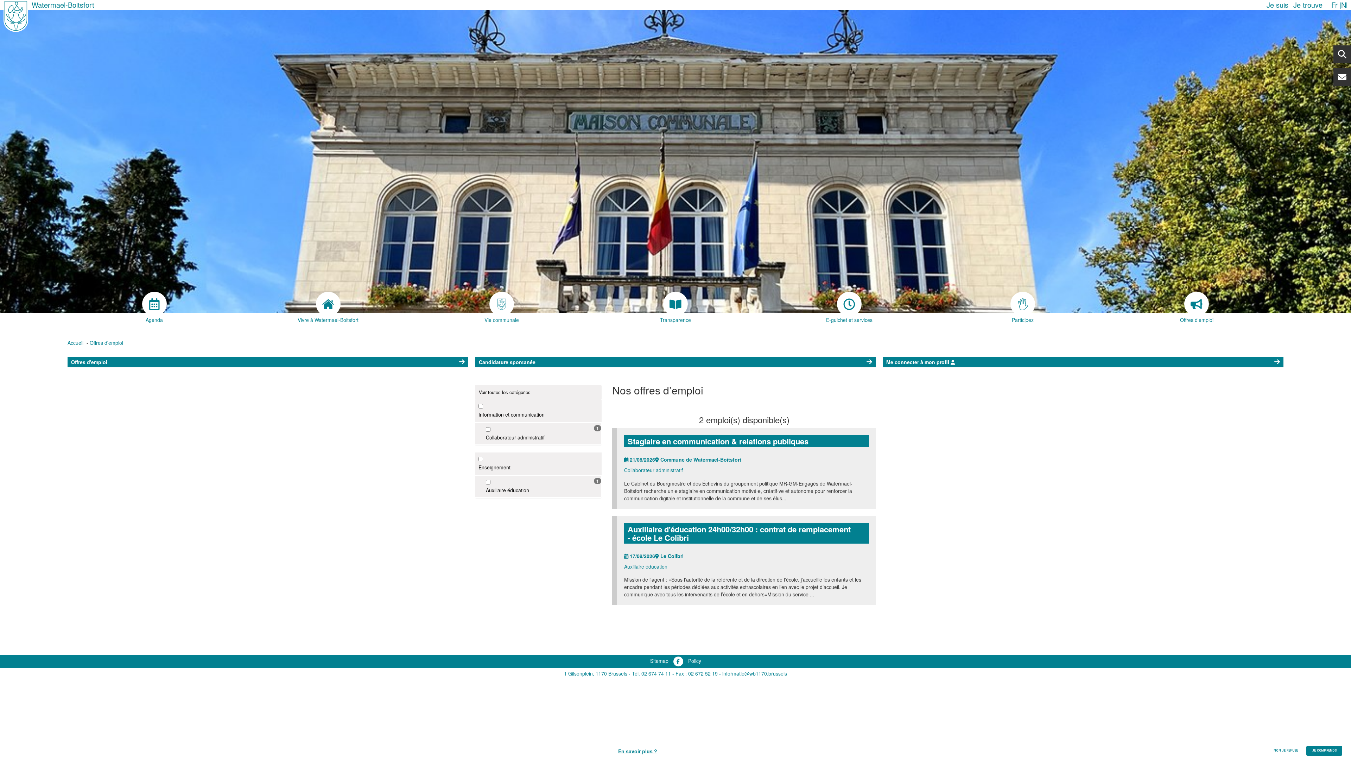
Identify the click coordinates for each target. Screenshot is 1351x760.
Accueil (75, 342)
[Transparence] (675, 304)
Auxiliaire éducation (507, 490)
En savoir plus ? (637, 751)
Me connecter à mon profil (918, 362)
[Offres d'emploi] (1196, 304)
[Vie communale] (502, 304)
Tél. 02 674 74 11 (651, 673)
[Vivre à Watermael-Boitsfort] (328, 304)
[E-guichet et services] (849, 304)
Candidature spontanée (507, 362)
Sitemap (659, 660)
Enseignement (494, 467)
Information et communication (511, 414)
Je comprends (1324, 750)
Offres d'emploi (106, 342)
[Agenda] (154, 304)
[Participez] (1023, 304)
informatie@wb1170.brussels (754, 673)
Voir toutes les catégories (505, 392)
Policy (694, 660)
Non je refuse (1286, 750)
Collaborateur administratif (515, 437)
